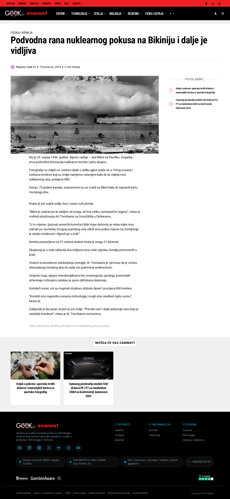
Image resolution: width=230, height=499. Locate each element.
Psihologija (189, 435)
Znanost (22, 3)
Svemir (60, 13)
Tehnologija (79, 13)
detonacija (43, 326)
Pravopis (46, 3)
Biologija (115, 13)
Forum (57, 3)
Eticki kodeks (79, 493)
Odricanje (154, 435)
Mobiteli (34, 3)
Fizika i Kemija (154, 13)
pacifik (54, 326)
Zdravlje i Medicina (193, 440)
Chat (66, 3)
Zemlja (98, 13)
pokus (105, 326)
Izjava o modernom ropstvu (48, 493)
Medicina (133, 13)
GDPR (67, 493)
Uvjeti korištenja (140, 493)
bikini (32, 326)
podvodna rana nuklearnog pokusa (80, 326)
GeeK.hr (11, 3)
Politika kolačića (97, 493)
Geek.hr (119, 430)
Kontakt (153, 430)
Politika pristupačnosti (119, 493)
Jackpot (76, 3)
